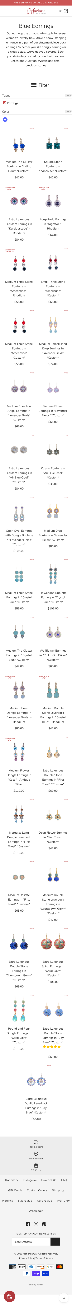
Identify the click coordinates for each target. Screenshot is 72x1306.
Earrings (12, 103)
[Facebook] (28, 1224)
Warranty (63, 1200)
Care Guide (44, 1200)
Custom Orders (37, 1190)
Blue (5, 119)
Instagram (29, 1180)
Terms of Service (44, 1258)
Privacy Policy (26, 1258)
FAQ (64, 1180)
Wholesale (36, 1211)
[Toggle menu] (5, 11)
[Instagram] (36, 1224)
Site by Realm (36, 1284)
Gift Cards (15, 1190)
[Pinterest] (44, 1224)
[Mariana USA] (36, 11)
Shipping (58, 1190)
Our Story (11, 1180)
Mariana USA (30, 1253)
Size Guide (25, 1200)
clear (68, 95)
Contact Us (48, 1180)
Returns (7, 1200)
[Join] (55, 1241)
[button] (52, 1046)
